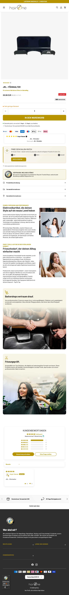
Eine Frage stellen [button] (45, 454)
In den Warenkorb (34, 117)
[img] (10, 471)
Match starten (19, 159)
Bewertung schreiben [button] (23, 454)
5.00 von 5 (39, 434)
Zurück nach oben (34, 506)
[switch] (6, 587)
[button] (65, 7)
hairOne (36, 588)
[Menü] (9, 576)
